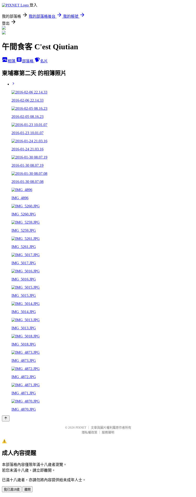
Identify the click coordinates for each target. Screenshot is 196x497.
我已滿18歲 (12, 489)
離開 (27, 489)
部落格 (28, 61)
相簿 (12, 61)
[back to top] (6, 418)
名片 (44, 61)
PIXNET (81, 427)
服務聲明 (108, 432)
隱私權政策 (89, 432)
